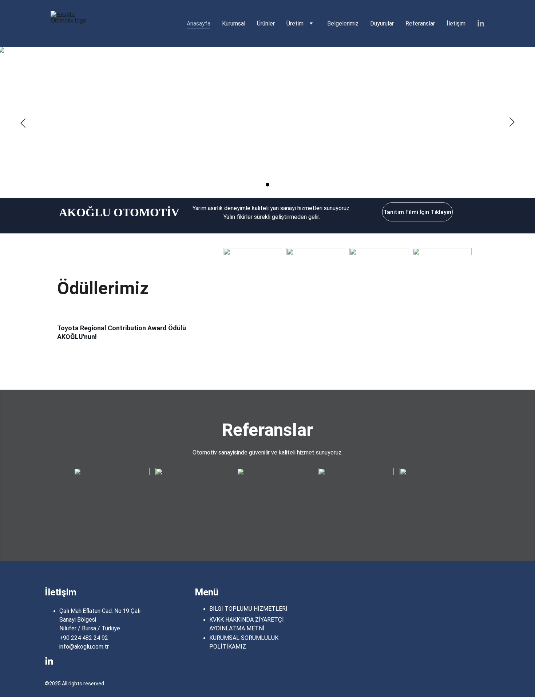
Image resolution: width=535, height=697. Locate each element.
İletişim (456, 23)
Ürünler (266, 23)
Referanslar (420, 23)
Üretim (295, 23)
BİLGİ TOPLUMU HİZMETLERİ (248, 608)
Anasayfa (198, 23)
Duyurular (382, 23)
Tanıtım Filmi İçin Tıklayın (417, 212)
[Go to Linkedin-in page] (480, 23)
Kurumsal (233, 23)
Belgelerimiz (342, 23)
